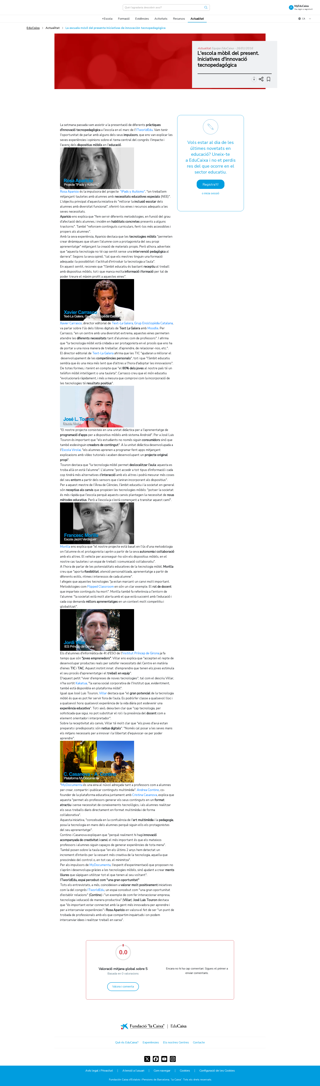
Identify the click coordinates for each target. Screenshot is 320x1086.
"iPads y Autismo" (132, 191)
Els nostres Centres (176, 1042)
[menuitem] (107, 19)
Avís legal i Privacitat (99, 1070)
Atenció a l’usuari (133, 1070)
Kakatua (81, 683)
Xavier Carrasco (71, 323)
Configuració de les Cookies (217, 1070)
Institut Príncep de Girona (140, 653)
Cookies (185, 1070)
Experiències (151, 1042)
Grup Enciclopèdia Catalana (153, 323)
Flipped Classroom (100, 586)
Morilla (65, 546)
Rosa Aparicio (69, 191)
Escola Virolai (71, 450)
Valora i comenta (123, 987)
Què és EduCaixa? (127, 1042)
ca (303, 18)
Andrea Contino (148, 790)
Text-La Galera (122, 323)
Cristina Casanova (144, 795)
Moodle (152, 328)
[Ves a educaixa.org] (25, 7)
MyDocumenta (71, 785)
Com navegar (162, 1070)
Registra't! (210, 184)
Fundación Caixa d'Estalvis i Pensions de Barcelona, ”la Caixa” (145, 1079)
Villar (103, 693)
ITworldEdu (144, 130)
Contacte (199, 1042)
